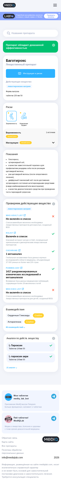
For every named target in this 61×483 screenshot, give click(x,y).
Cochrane (12, 250)
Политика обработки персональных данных (13, 451)
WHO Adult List (14, 215)
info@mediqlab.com (12, 457)
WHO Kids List (13, 289)
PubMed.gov (13, 268)
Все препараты (9, 446)
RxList (9, 233)
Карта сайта (7, 442)
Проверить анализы (51, 16)
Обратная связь (9, 438)
